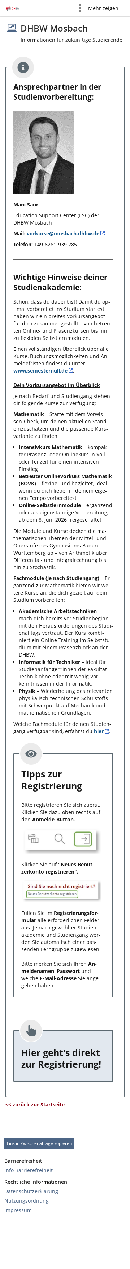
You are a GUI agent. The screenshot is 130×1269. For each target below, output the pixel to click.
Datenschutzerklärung (31, 1191)
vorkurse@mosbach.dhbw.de (63, 233)
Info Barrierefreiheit (28, 1170)
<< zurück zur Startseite (35, 1104)
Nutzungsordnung (26, 1200)
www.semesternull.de (40, 370)
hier (99, 731)
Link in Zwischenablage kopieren (39, 1143)
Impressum (18, 1210)
